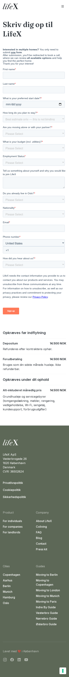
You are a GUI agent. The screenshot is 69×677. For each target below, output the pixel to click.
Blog (39, 538)
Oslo (6, 603)
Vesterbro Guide (47, 613)
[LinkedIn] (19, 660)
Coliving (41, 526)
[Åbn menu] (62, 6)
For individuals (12, 521)
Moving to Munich (47, 596)
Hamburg (9, 597)
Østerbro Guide (46, 624)
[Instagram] (5, 660)
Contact (41, 543)
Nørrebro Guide (46, 618)
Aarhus (7, 580)
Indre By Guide (46, 607)
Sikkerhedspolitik (14, 497)
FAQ (39, 532)
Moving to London (48, 590)
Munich (7, 591)
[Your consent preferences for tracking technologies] (62, 670)
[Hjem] (34, 442)
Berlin (7, 586)
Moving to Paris (46, 601)
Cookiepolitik (12, 490)
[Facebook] (12, 660)
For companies (12, 526)
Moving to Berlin (47, 574)
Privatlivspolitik (13, 483)
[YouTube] (26, 660)
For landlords (11, 532)
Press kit (41, 549)
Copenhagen (11, 574)
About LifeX (44, 521)
